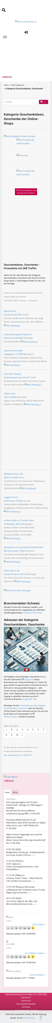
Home (6, 85)
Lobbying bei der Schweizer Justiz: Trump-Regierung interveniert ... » (26, 891)
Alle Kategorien (17, 85)
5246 (15, 477)
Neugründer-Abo (29, 699)
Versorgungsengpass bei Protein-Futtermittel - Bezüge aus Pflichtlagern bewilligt (24, 805)
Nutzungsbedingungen (26, 1004)
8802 (21, 338)
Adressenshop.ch (11, 716)
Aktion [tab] (15, 792)
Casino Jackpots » (37, 974)
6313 (23, 574)
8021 (20, 314)
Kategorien (29, 679)
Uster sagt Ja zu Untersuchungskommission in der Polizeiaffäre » (22, 866)
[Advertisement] (21, 58)
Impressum (26, 997)
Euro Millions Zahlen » (35, 953)
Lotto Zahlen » (39, 924)
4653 (18, 524)
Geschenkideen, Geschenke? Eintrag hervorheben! (27, 191)
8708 (20, 354)
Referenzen (26, 1000)
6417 (27, 377)
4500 (22, 550)
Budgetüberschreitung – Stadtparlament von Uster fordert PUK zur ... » (25, 853)
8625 (20, 500)
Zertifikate (26, 1007)
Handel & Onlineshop (32, 612)
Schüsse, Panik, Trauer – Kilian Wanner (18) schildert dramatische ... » (24, 879)
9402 (13, 397)
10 (17, 735)
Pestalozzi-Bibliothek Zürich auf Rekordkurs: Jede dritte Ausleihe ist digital (26, 821)
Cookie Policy (29, 1018)
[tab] (7, 792)
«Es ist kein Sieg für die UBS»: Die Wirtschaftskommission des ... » (21, 902)
